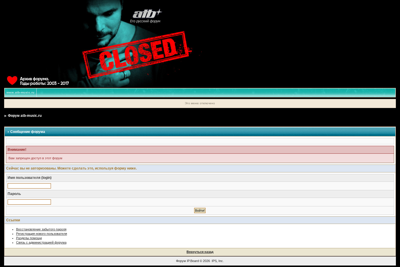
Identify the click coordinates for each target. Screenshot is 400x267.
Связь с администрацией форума (41, 242)
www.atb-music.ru (20, 92)
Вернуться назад (200, 252)
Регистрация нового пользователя (41, 233)
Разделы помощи (29, 238)
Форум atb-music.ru (25, 116)
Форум (181, 261)
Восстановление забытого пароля (41, 229)
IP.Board (193, 261)
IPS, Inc (217, 261)
